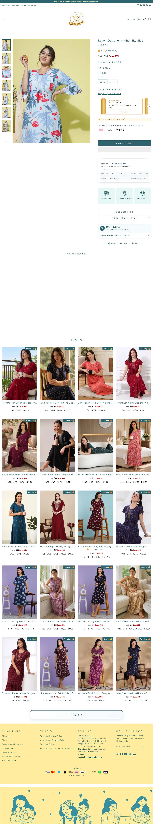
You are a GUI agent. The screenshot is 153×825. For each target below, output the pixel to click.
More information (125, 218)
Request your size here (109, 93)
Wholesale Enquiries (11, 756)
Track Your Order (29, 5)
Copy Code (124, 112)
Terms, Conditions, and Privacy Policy (57, 748)
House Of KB (83, 735)
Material (104, 68)
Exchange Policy (47, 744)
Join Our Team (8, 748)
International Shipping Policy (53, 740)
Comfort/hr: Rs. (109, 62)
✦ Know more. (105, 169)
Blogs (4, 740)
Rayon (103, 72)
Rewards (6, 5)
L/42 (102, 81)
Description (124, 212)
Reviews (15, 5)
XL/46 (112, 81)
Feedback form (9, 752)
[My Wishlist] (144, 19)
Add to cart (124, 143)
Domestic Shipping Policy (51, 736)
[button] (99, 50)
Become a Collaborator (12, 744)
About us (6, 736)
